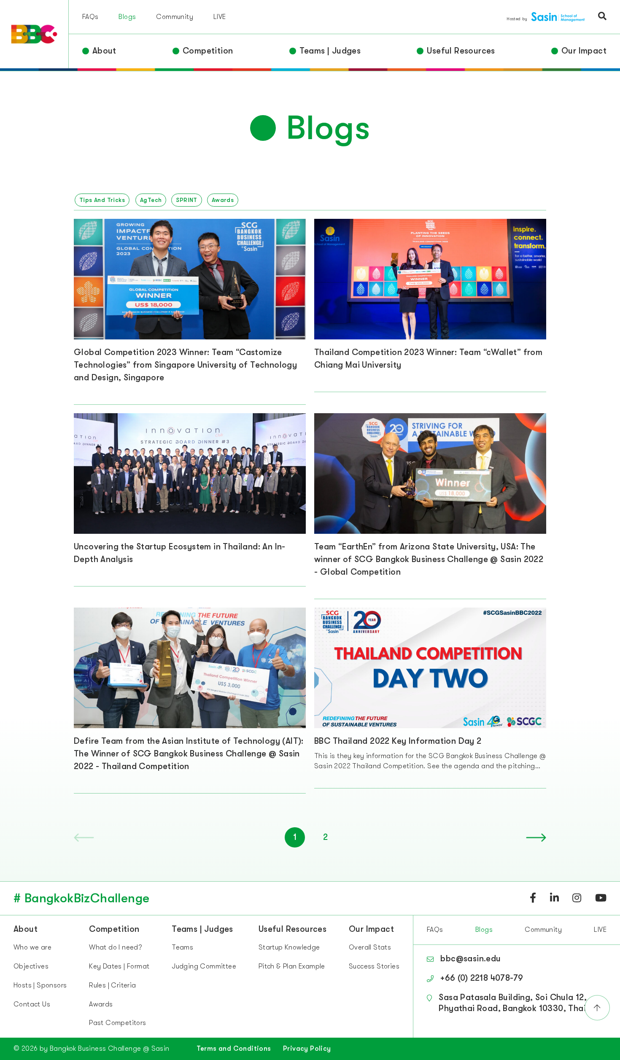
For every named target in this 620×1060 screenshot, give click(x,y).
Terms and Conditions (234, 1048)
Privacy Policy (307, 1048)
